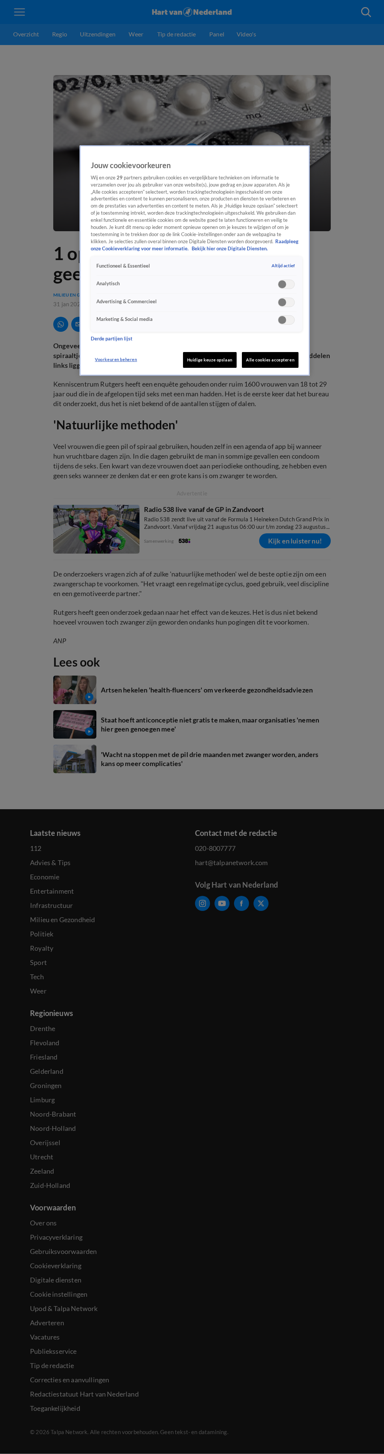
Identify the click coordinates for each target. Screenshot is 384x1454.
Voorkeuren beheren (116, 359)
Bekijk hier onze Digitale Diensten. (230, 248)
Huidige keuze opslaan (209, 359)
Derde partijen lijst (111, 339)
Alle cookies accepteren (270, 359)
